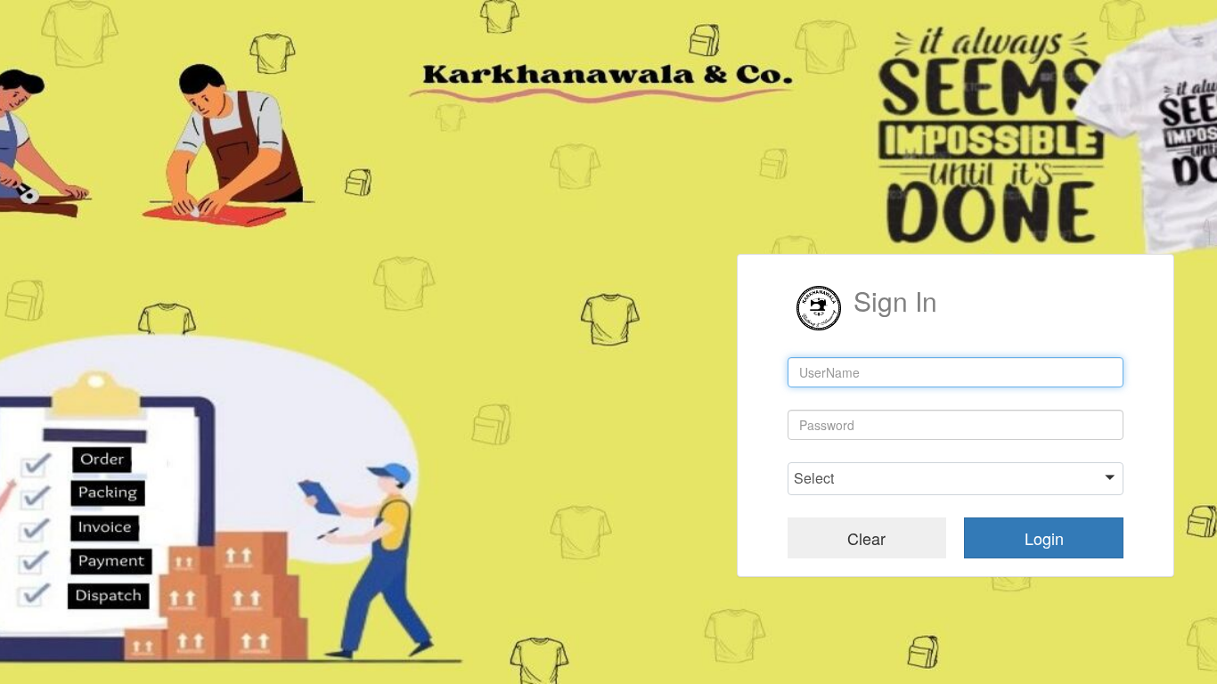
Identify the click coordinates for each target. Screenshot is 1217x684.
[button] (956, 478)
